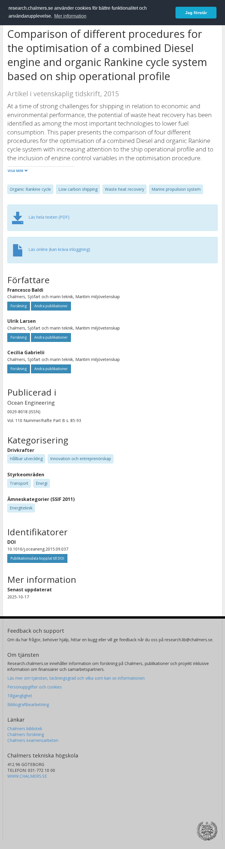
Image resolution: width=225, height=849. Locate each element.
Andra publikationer (51, 305)
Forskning (19, 305)
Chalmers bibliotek (24, 728)
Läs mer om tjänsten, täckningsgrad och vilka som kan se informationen (76, 678)
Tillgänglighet (19, 695)
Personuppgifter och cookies (34, 687)
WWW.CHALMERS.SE (27, 776)
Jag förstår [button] (196, 12)
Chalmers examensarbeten (32, 740)
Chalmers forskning (25, 734)
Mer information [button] (70, 15)
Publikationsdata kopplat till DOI (37, 558)
